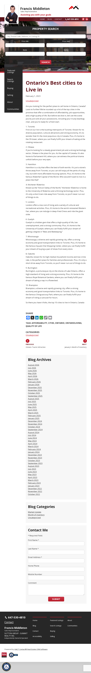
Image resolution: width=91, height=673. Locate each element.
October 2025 (34, 393)
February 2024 (34, 449)
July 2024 (32, 435)
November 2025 (35, 390)
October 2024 (34, 427)
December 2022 (35, 488)
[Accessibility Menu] (6, 666)
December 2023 (35, 455)
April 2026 (32, 376)
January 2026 (33, 384)
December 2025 (35, 387)
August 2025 (33, 398)
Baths (66, 50)
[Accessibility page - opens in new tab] (14, 658)
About (10, 102)
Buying (10, 88)
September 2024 (35, 429)
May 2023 (32, 474)
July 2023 (32, 469)
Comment (32, 583)
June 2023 (32, 471)
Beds (25, 50)
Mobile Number (35, 574)
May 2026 (32, 373)
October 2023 (34, 460)
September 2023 (35, 463)
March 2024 (33, 446)
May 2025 (32, 407)
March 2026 (33, 379)
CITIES (51, 323)
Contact (58, 19)
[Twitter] (83, 19)
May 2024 (32, 441)
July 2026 (32, 368)
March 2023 (33, 480)
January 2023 (33, 486)
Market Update (34, 512)
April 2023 (32, 477)
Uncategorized (32, 101)
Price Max (66, 41)
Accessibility (37, 636)
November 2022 (35, 491)
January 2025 (33, 418)
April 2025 (32, 410)
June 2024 (32, 438)
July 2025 (32, 401)
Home (42, 19)
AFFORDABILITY (39, 323)
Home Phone (33, 565)
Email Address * (35, 557)
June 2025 (32, 404)
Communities (13, 109)
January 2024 (33, 452)
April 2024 (32, 443)
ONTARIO (59, 323)
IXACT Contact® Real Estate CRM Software (30, 649)
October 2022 (34, 494)
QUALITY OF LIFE (34, 326)
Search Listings (10, 80)
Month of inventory (36, 515)
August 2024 (33, 432)
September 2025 (35, 396)
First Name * (33, 540)
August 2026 (33, 365)
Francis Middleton (35, 8)
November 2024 (35, 424)
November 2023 (35, 457)
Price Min (25, 41)
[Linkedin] (86, 19)
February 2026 (34, 382)
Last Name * (33, 548)
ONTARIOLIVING (73, 323)
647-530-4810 (72, 19)
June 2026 (32, 370)
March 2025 (33, 413)
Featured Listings (11, 71)
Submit (56, 599)
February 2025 (34, 415)
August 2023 (33, 466)
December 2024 (35, 421)
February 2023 (34, 483)
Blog (49, 19)
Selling (10, 95)
